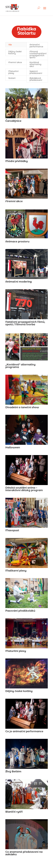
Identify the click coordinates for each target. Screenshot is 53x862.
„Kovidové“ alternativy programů (20, 366)
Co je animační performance (24, 731)
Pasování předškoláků (20, 610)
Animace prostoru (17, 241)
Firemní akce (15, 62)
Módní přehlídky (16, 161)
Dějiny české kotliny (15, 52)
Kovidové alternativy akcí (35, 64)
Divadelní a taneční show (22, 407)
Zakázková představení (36, 79)
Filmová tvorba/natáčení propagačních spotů (38, 54)
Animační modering (18, 281)
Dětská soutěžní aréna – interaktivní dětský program (24, 489)
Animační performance (36, 45)
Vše (10, 44)
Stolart (12, 78)
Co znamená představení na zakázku (24, 853)
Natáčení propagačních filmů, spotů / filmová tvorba (25, 323)
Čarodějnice (13, 120)
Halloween (12, 447)
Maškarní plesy (15, 570)
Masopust (12, 530)
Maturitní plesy (13, 72)
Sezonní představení (36, 72)
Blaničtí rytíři (14, 811)
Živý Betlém (13, 771)
